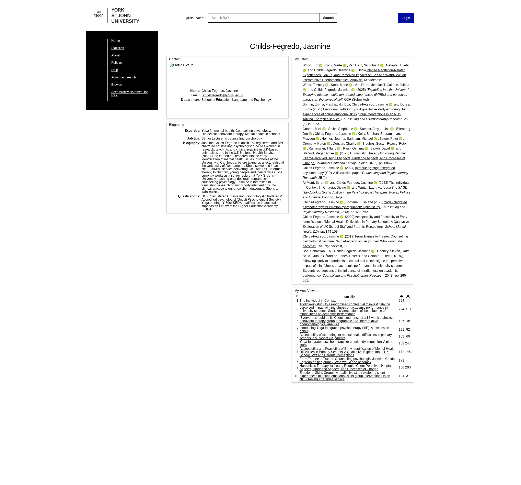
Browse (116, 84)
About (115, 55)
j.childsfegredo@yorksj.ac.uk (222, 95)
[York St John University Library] (116, 21)
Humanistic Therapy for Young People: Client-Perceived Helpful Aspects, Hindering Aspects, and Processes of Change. (354, 158)
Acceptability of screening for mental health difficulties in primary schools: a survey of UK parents (346, 336)
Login (406, 18)
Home (115, 40)
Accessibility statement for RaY (129, 93)
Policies (117, 62)
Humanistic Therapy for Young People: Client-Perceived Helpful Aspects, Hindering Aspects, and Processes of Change (346, 367)
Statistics (117, 48)
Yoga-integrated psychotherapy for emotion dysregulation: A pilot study (346, 343)
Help (114, 70)
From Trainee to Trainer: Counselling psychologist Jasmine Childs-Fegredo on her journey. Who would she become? (355, 241)
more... (214, 192)
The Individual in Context (318, 300)
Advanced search (123, 77)
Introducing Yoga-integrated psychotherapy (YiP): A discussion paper (344, 329)
